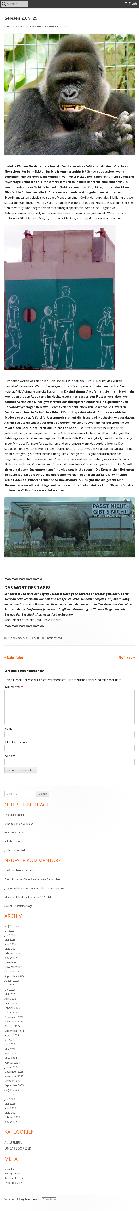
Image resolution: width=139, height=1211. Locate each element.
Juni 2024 (9, 1044)
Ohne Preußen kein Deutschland (42, 879)
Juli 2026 (9, 930)
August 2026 (11, 926)
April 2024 (10, 1053)
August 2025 (11, 980)
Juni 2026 (9, 935)
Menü (133, 3)
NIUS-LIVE (46, 897)
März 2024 (10, 1058)
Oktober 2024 (12, 1026)
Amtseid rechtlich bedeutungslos (45, 888)
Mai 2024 (9, 1049)
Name (9, 729)
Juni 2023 (9, 1099)
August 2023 (11, 1090)
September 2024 (14, 1030)
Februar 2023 (12, 1117)
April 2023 (10, 1108)
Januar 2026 (11, 958)
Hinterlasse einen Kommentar (53, 26)
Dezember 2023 (13, 1071)
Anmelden (10, 1169)
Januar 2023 (11, 1122)
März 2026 (10, 948)
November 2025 (13, 967)
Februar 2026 (12, 953)
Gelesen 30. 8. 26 (14, 832)
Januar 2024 (11, 1067)
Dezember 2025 (13, 962)
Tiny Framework (29, 1199)
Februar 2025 (12, 1008)
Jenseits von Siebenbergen (19, 823)
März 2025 (10, 1003)
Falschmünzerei (13, 841)
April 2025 (10, 998)
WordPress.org (13, 1182)
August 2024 (11, 1035)
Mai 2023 (9, 1103)
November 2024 (13, 1021)
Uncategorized (54, 637)
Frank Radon (11, 879)
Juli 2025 (9, 985)
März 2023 (10, 1112)
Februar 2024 (12, 1062)
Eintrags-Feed (12, 1173)
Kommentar (13, 687)
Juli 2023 (9, 1094)
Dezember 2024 (13, 1017)
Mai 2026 (9, 939)
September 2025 (14, 976)
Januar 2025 (11, 1012)
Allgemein (13, 1142)
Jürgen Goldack (13, 888)
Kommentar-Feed (14, 1178)
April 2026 (10, 944)
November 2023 (13, 1076)
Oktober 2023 (12, 1080)
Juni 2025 (9, 989)
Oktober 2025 (12, 971)
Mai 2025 (9, 994)
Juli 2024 (9, 1039)
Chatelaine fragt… (23, 906)
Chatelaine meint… (15, 814)
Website (9, 756)
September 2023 (14, 1085)
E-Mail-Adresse (15, 742)
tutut (6, 26)
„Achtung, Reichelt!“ (15, 850)
